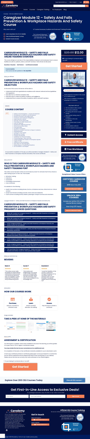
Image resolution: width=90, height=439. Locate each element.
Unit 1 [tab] (7, 113)
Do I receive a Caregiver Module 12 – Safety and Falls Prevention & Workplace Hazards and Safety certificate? (31, 229)
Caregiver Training (7, 2)
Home (26, 10)
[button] (5, 326)
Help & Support (73, 2)
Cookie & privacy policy (31, 437)
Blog (65, 10)
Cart (87, 2)
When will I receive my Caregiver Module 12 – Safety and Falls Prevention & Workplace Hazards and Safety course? (31, 214)
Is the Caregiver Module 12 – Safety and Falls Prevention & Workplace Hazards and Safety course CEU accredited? (30, 224)
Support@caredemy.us (61, 2)
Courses (32, 10)
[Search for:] (71, 6)
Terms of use (22, 437)
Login (80, 2)
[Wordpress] (6, 430)
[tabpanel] (26, 131)
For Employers (57, 10)
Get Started (20, 367)
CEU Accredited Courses (16, 14)
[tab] (31, 214)
